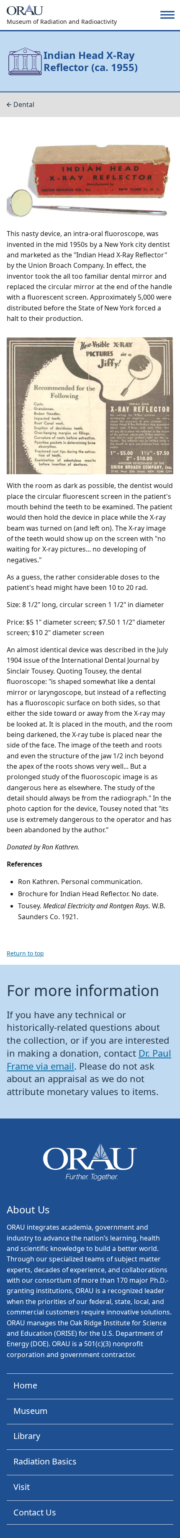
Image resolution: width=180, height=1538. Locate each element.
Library (26, 1435)
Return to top (25, 953)
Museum (30, 1410)
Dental (23, 104)
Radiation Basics (45, 1461)
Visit (21, 1486)
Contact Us (34, 1512)
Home (25, 1385)
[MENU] (167, 14)
